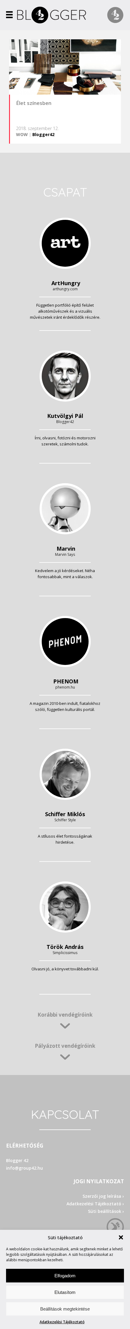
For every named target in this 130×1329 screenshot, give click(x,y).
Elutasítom (65, 1292)
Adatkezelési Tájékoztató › (95, 1204)
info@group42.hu (24, 1168)
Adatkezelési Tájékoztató (62, 1321)
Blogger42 (43, 134)
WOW (22, 134)
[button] (121, 1237)
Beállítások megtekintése (65, 1308)
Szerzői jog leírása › (103, 1196)
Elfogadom (65, 1275)
